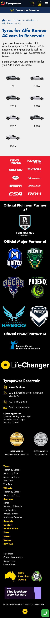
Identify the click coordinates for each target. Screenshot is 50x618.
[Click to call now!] (32, 3)
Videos (7, 539)
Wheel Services (10, 513)
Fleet (6, 532)
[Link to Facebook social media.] (25, 611)
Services (8, 499)
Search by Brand (11, 477)
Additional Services (12, 517)
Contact (7, 524)
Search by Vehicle (12, 469)
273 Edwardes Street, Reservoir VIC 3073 (26, 394)
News (6, 536)
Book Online (10, 528)
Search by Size (10, 473)
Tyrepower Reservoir (27, 9)
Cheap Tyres (9, 564)
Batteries (7, 502)
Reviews (8, 543)
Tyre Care (8, 480)
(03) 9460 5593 (18, 401)
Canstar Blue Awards (13, 557)
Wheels (7, 488)
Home (8, 20)
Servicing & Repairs (12, 506)
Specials (8, 521)
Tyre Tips (7, 484)
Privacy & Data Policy (19, 604)
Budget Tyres (9, 561)
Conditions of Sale (37, 604)
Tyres (6, 466)
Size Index (8, 553)
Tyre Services (9, 510)
